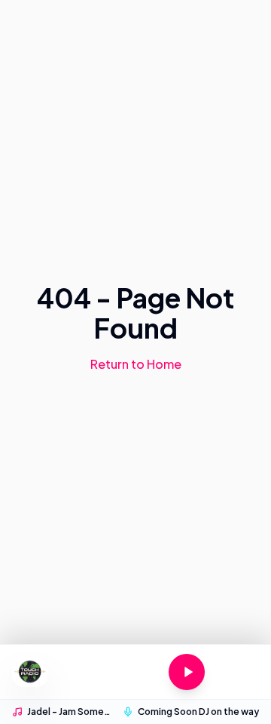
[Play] (187, 672)
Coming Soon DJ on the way (198, 711)
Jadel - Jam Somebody (70, 711)
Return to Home (135, 364)
